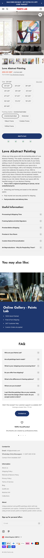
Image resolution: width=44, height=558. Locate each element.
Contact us (22, 413)
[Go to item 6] (38, 61)
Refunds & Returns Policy (10, 475)
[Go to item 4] (24, 61)
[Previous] (2, 3)
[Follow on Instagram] (3, 531)
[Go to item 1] (5, 61)
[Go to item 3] (18, 61)
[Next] (41, 3)
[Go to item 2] (11, 61)
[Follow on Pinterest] (8, 531)
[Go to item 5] (31, 61)
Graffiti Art (5, 489)
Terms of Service (7, 482)
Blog (3, 485)
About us (5, 468)
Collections (5, 496)
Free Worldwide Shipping (17, 74)
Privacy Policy (6, 478)
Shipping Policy (7, 471)
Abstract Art (6, 492)
